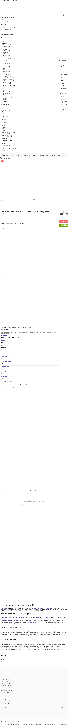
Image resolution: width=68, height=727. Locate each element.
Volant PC (4, 125)
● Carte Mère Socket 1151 (9, 82)
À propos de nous (7, 701)
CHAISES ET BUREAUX (8, 140)
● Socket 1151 (6, 50)
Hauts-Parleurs (5, 121)
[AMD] (6, 439)
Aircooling (5, 60)
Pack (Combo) (5, 119)
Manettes (4, 122)
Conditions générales (28, 724)
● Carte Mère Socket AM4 (9, 85)
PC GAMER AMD (4, 24)
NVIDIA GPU (6, 99)
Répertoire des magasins (50, 724)
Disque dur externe (7, 94)
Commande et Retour (7, 690)
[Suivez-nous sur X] (1, 685)
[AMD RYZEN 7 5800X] (34, 179)
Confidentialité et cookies (14, 724)
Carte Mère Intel (7, 76)
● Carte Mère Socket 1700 (9, 79)
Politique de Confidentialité (9, 692)
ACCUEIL (3, 155)
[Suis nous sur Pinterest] (8, 685)
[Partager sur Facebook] (8, 387)
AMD (9, 608)
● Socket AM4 (6, 53)
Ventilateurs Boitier (7, 63)
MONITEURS (6, 130)
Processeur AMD (7, 52)
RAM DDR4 (5, 68)
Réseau (3, 127)
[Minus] (62, 219)
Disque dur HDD (7, 93)
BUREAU (4, 143)
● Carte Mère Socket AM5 (9, 86)
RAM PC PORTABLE (7, 71)
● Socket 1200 (6, 49)
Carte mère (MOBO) (5, 74)
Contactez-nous (6, 703)
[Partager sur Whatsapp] (13, 387)
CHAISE (3, 142)
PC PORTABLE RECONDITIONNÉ (8, 34)
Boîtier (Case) (4, 107)
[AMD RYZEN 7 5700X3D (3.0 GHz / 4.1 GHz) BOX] (2, 217)
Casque (3, 113)
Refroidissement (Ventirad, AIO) (8, 58)
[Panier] (61, 15)
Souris (3, 115)
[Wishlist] (63, 15)
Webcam (4, 124)
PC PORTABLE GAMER (6, 29)
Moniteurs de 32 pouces (7, 135)
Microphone (5, 118)
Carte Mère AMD (7, 83)
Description (29, 501)
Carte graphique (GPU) (6, 98)
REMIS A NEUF (6, 147)
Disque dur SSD (6, 91)
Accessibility (39, 724)
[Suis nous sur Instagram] (10, 685)
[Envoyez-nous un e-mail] (6, 685)
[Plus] (62, 217)
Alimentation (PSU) (5, 104)
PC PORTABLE (12, 27)
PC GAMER (9, 20)
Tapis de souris (5, 116)
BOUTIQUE (63, 56)
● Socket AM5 (6, 55)
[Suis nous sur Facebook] (3, 685)
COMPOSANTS (14, 41)
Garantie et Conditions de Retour (10, 695)
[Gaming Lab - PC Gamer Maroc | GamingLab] (34, 5)
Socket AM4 (34, 155)
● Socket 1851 (6, 46)
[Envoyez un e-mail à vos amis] (15, 387)
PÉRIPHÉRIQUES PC (63, 60)
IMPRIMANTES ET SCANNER (9, 148)
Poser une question (7, 381)
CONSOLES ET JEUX (7, 145)
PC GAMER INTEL (4, 21)
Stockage (3, 90)
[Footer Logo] (5, 673)
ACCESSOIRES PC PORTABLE (7, 37)
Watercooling (6, 61)
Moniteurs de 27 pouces (7, 133)
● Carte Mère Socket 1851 (9, 77)
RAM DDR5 (5, 69)
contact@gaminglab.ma (6, 683)
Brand (41, 501)
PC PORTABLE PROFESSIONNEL (8, 32)
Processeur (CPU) (4, 43)
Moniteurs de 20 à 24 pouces (8, 132)
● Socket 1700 (6, 47)
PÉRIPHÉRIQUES (7, 110)
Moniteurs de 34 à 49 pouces (8, 136)
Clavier (3, 111)
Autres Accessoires (6, 128)
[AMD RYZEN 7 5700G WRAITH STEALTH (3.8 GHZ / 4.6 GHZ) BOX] (2, 277)
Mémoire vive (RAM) (5, 66)
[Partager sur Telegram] (11, 387)
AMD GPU (5, 101)
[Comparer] (66, 15)
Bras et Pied (5, 138)
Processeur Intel (7, 44)
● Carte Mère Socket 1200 (9, 80)
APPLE (4, 150)
